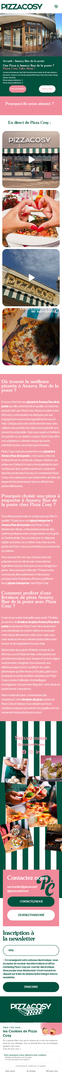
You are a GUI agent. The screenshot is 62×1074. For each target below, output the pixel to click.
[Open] (31, 159)
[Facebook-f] (24, 752)
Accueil (7, 61)
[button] (3, 35)
